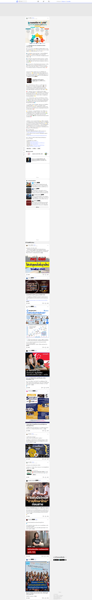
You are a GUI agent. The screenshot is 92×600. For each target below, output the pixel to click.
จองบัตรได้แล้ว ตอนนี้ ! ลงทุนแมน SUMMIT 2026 (35, 294)
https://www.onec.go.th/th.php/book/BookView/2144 (37, 135)
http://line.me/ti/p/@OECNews (38, 145)
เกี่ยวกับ (54, 595)
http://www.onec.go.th (34, 141)
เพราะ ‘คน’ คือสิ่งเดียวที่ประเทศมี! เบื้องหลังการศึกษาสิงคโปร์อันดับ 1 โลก (36, 378)
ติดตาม (33, 17)
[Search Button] (19, 1)
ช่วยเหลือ (57, 595)
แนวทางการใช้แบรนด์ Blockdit (57, 598)
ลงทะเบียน (68, 1)
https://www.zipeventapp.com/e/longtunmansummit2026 (36, 300)
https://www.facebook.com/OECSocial (37, 142)
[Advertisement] (46, 10)
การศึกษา (34, 148)
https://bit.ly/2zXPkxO (34, 144)
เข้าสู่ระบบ (63, 1)
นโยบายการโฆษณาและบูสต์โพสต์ (58, 596)
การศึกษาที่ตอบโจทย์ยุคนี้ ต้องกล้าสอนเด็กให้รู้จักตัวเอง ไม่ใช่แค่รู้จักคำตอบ (36, 425)
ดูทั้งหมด (37, 207)
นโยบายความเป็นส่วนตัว (57, 597)
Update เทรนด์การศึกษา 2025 (37, 153)
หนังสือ (39, 148)
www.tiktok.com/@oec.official (34, 146)
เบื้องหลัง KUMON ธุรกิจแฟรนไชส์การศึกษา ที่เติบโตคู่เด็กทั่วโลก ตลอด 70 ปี (37, 593)
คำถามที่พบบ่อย (61, 595)
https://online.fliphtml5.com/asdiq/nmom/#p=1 (35, 132)
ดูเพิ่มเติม (27, 301)
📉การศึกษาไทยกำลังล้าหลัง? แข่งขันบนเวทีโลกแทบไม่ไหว (37, 340)
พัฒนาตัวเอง (29, 148)
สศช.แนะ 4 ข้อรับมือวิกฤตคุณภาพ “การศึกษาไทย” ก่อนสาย (37, 507)
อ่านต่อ (41, 252)
